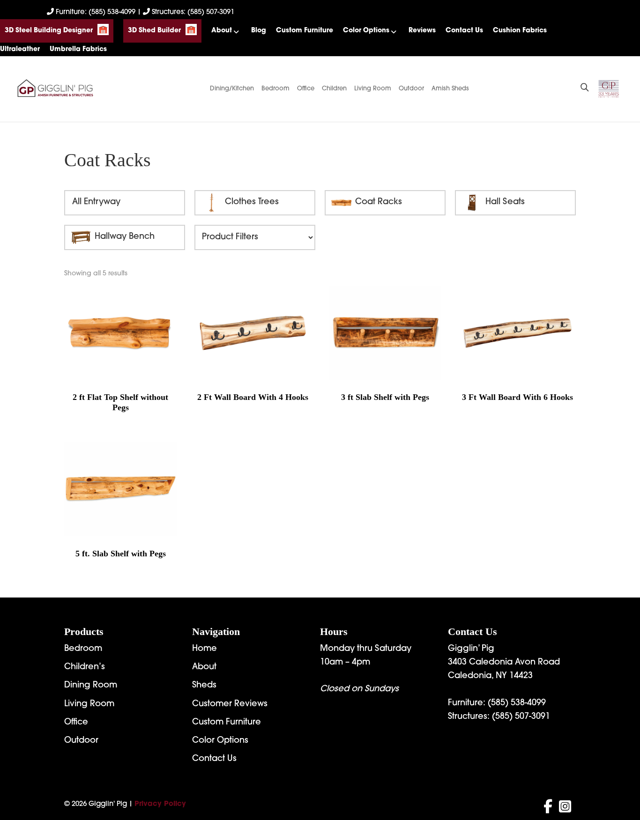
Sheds (204, 685)
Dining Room (90, 685)
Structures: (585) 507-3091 (192, 12)
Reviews (422, 30)
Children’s (84, 667)
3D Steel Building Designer (49, 30)
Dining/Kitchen (232, 89)
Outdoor (411, 89)
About (221, 30)
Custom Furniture (304, 30)
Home (204, 649)
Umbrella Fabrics (78, 49)
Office (305, 89)
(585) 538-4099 (517, 703)
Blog (258, 30)
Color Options (366, 30)
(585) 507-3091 (521, 717)
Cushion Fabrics (520, 30)
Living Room (372, 89)
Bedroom (275, 89)
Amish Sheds (450, 89)
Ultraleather (20, 49)
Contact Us (464, 30)
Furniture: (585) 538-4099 (95, 12)
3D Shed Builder (154, 30)
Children (334, 89)
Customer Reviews (230, 704)
